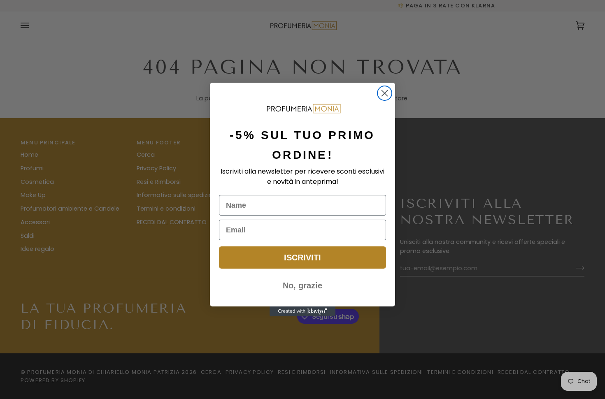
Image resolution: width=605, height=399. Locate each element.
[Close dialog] (384, 93)
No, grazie (302, 285)
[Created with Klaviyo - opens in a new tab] (302, 311)
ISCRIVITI (302, 257)
